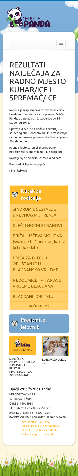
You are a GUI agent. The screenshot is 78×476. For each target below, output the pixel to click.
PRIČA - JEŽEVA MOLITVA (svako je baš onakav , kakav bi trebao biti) (39, 241)
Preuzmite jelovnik (33, 323)
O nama (45, 422)
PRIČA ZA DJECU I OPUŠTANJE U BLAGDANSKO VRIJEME (35, 263)
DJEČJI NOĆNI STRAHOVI (37, 225)
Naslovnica (29, 422)
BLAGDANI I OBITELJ (33, 296)
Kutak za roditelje (47, 430)
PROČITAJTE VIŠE (39, 306)
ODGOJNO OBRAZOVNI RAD (40, 426)
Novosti (27, 430)
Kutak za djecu (31, 434)
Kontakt (50, 434)
